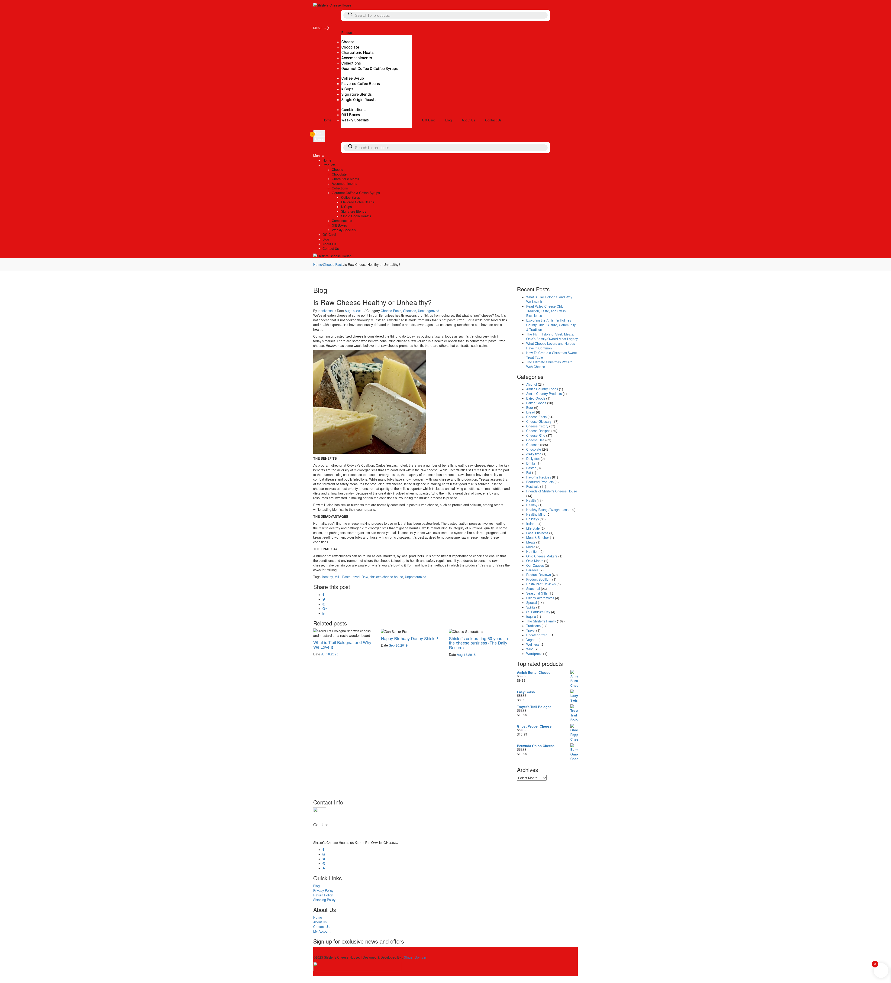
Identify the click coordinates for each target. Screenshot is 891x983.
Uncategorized (428, 310)
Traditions (533, 625)
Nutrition (532, 551)
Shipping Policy (324, 899)
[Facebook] (323, 594)
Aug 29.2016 (354, 310)
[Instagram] (324, 854)
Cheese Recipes (538, 430)
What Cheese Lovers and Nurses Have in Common (550, 345)
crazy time (533, 454)
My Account (321, 931)
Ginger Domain (415, 957)
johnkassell (326, 310)
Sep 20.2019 (398, 645)
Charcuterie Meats (345, 178)
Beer (529, 407)
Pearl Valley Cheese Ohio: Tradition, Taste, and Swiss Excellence (546, 311)
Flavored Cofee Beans (357, 202)
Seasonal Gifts (537, 593)
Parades (532, 570)
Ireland (531, 523)
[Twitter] (324, 599)
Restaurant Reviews (541, 584)
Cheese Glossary (539, 421)
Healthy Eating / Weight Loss (547, 509)
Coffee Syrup (350, 197)
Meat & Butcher (537, 537)
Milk (337, 576)
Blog (326, 239)
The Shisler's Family (541, 621)
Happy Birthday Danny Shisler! (409, 638)
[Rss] (324, 868)
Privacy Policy (323, 890)
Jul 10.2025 (329, 654)
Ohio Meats (534, 560)
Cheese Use (535, 440)
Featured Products (540, 481)
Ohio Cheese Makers (541, 556)
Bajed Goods (535, 398)
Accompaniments (344, 183)
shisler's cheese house (386, 576)
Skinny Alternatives (540, 598)
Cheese (337, 169)
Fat (528, 472)
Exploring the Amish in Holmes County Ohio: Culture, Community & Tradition (551, 325)
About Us (329, 243)
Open (319, 133)
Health (531, 500)
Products (329, 165)
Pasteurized (351, 576)
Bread (530, 412)
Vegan (531, 639)
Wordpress (534, 653)
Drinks (531, 463)
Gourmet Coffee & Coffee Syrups (356, 192)
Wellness (532, 644)
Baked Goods (536, 402)
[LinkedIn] (324, 613)
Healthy (531, 505)
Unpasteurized (415, 576)
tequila (531, 616)
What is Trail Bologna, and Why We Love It (342, 644)
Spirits (530, 607)
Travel (530, 630)
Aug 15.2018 (466, 654)
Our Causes (535, 565)
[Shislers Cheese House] (332, 4)
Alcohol (531, 384)
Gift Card (329, 234)
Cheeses (409, 310)
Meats (530, 542)
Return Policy (323, 895)
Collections (340, 188)
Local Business (537, 533)
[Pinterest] (324, 604)
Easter (531, 467)
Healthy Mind (536, 514)
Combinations (342, 220)
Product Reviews (538, 574)
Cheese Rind (535, 435)
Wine (530, 649)
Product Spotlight (538, 579)
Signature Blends (353, 211)
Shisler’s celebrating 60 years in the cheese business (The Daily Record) (478, 643)
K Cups (346, 206)
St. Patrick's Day (538, 611)
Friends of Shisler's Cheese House (551, 491)
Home (327, 160)
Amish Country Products (544, 393)
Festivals (532, 486)
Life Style (533, 528)
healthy (327, 576)
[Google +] (325, 608)
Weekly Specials (344, 230)
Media (530, 546)
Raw (365, 576)
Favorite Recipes (538, 477)
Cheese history (537, 426)
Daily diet (533, 458)
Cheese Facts (333, 264)
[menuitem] (327, 120)
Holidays (532, 519)
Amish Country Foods (542, 389)
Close (319, 139)
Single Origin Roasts (356, 216)
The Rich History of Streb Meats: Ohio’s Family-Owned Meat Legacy (552, 336)
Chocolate (339, 174)
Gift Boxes (339, 225)
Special (531, 602)
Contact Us (331, 248)
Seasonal (533, 588)
